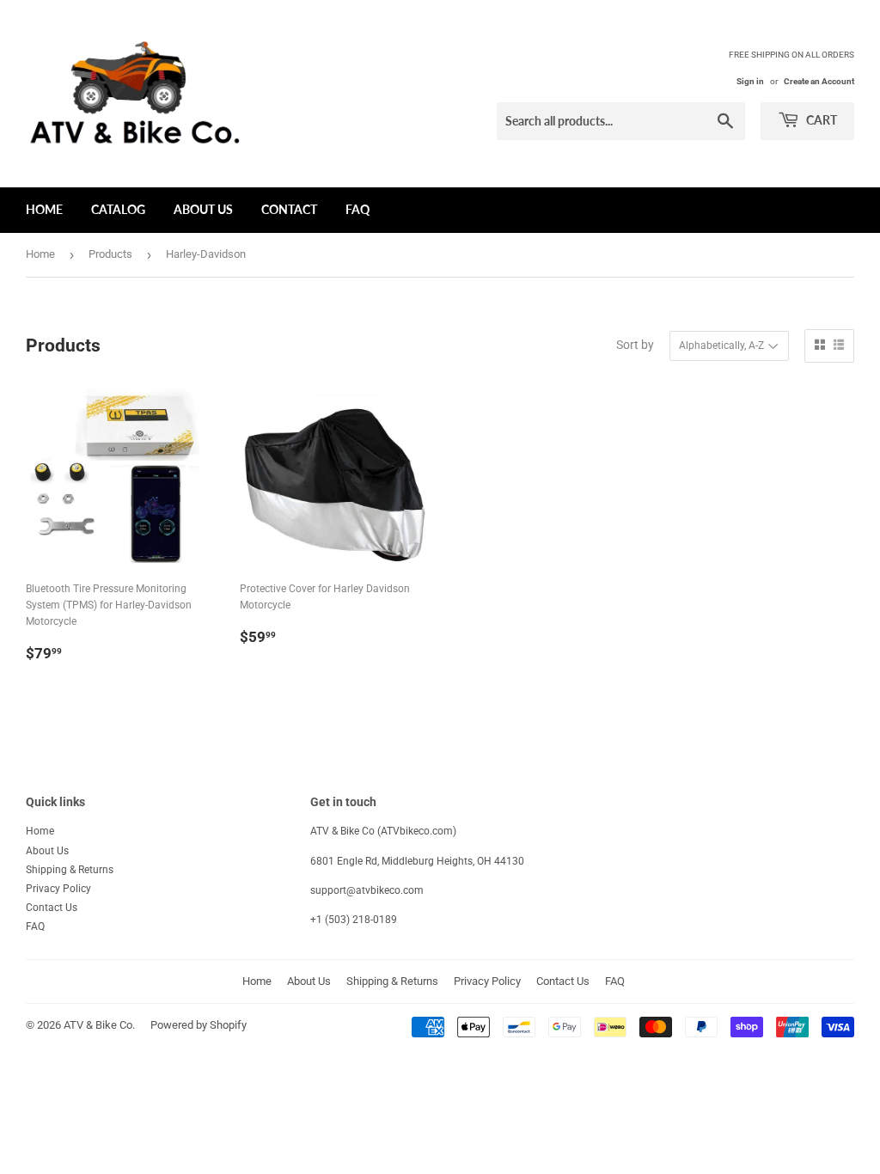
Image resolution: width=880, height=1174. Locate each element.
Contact (289, 209)
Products (110, 254)
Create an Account (819, 81)
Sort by (635, 345)
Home (44, 209)
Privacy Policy (58, 889)
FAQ (357, 209)
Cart (820, 120)
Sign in (750, 81)
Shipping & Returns (69, 870)
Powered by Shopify (198, 1024)
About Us (203, 209)
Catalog (118, 209)
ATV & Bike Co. (99, 1024)
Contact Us (51, 908)
